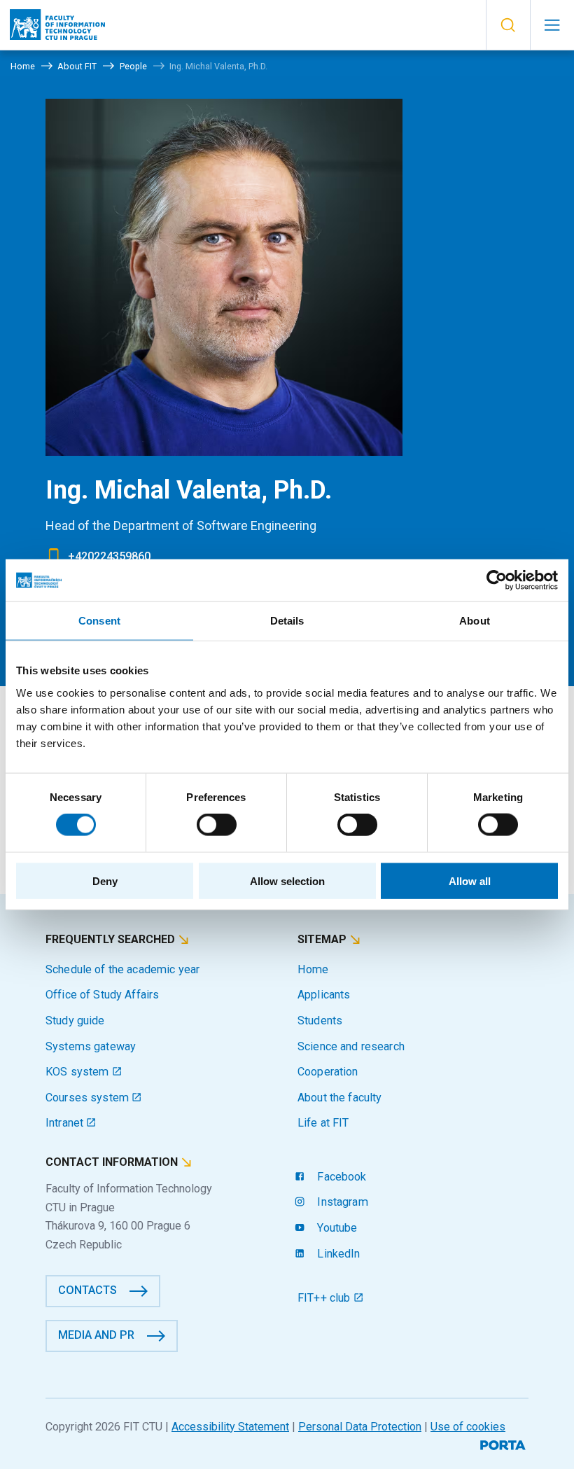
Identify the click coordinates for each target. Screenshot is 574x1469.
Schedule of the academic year (123, 969)
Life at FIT (323, 1122)
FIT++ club (326, 1297)
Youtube (335, 1227)
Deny (105, 880)
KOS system (79, 1071)
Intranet (66, 1122)
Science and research (351, 1046)
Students (320, 1020)
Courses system (89, 1097)
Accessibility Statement (230, 1426)
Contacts (87, 1290)
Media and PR (96, 1335)
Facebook (340, 1176)
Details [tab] (287, 621)
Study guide (75, 1020)
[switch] (217, 825)
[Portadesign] (504, 1443)
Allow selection (287, 880)
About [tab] (474, 621)
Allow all (470, 880)
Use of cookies (467, 1426)
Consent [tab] (99, 621)
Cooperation (328, 1071)
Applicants (324, 994)
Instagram (341, 1202)
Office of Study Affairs (102, 994)
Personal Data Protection (359, 1426)
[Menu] (552, 25)
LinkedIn (337, 1253)
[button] (508, 25)
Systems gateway (91, 1046)
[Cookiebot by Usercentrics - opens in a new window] (496, 580)
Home (313, 969)
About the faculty (340, 1097)
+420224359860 (109, 556)
